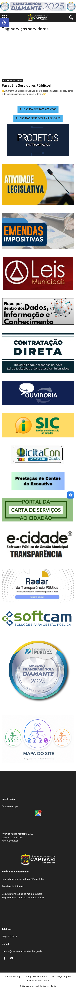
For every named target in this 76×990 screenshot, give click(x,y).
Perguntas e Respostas (37, 976)
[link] (5, 958)
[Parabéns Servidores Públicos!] (38, 58)
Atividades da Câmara (12, 80)
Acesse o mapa (10, 806)
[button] (4, 22)
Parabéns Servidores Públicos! (26, 85)
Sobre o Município (13, 976)
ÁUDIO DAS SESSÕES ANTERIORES (38, 118)
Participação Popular (61, 976)
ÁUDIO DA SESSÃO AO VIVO (38, 109)
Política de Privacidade (38, 980)
